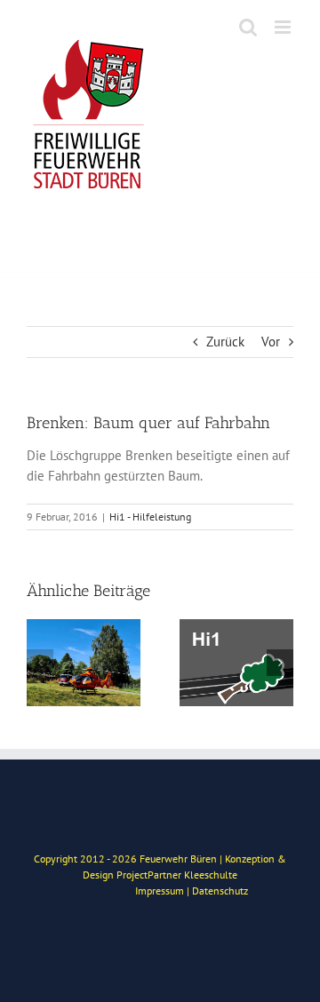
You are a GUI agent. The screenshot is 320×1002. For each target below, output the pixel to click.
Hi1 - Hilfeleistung (150, 516)
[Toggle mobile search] (248, 27)
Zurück (225, 341)
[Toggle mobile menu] (284, 27)
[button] (40, 662)
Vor (270, 341)
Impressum (159, 890)
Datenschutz (220, 890)
